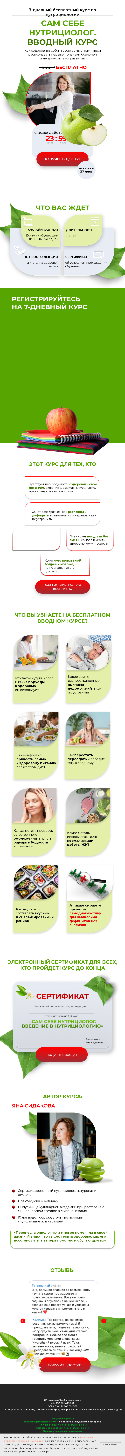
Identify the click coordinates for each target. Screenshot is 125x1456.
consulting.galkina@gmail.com (40, 1421)
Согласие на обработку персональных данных (62, 1428)
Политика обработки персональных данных (62, 1424)
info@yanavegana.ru (62, 1418)
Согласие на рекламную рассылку (62, 1431)
